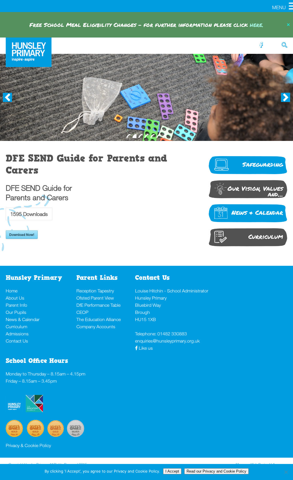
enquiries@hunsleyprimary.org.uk (167, 340)
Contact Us (17, 340)
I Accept (172, 471)
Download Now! (21, 234)
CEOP (82, 312)
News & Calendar (22, 319)
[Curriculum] (248, 246)
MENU (279, 7)
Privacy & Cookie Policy (28, 445)
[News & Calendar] (248, 222)
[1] (128, 136)
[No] (286, 472)
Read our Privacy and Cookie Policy (216, 471)
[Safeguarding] (248, 173)
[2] (134, 136)
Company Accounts (95, 326)
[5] (153, 136)
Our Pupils (16, 312)
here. (257, 25)
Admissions (17, 333)
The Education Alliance (98, 319)
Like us (146, 348)
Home (11, 290)
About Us (15, 297)
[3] (140, 136)
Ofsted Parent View (95, 297)
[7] (165, 136)
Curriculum (16, 326)
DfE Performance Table (98, 305)
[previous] (7, 97)
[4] (146, 136)
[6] (159, 136)
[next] (285, 97)
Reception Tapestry (95, 290)
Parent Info (16, 305)
